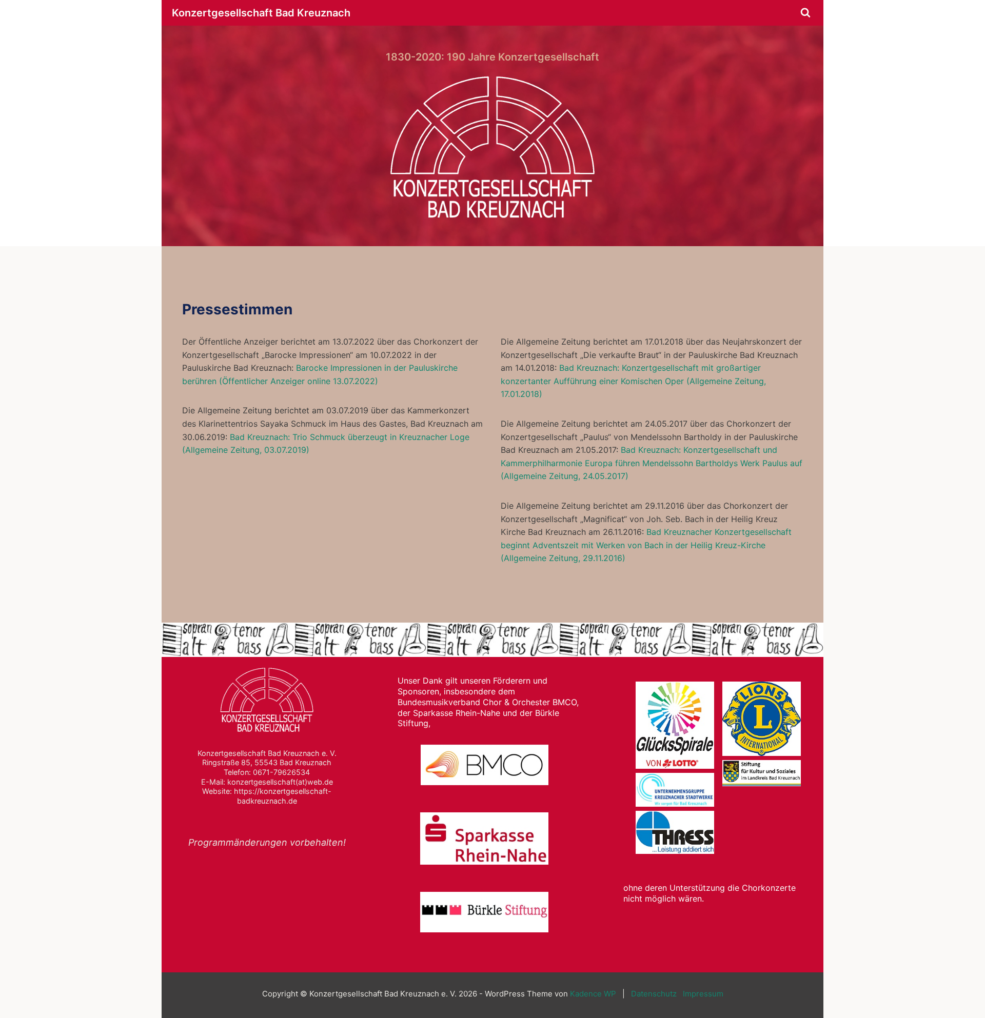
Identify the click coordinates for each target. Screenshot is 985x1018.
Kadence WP (593, 994)
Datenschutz (654, 994)
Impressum (703, 994)
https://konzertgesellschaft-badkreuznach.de (282, 796)
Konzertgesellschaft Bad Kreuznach (261, 13)
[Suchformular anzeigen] (805, 13)
